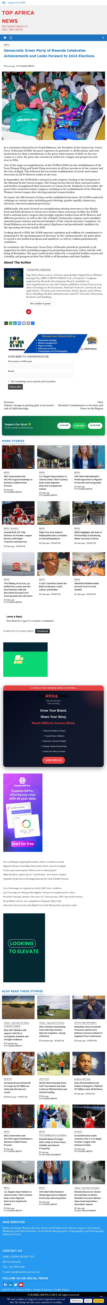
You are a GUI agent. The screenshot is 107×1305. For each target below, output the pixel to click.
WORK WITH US (54, 760)
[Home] (5, 38)
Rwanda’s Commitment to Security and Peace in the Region (80, 405)
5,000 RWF (79, 426)
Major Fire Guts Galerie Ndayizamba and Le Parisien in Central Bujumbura (53, 535)
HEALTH (8, 1079)
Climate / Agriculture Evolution (16, 1023)
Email (11, 371)
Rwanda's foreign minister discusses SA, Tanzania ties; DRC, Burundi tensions (43, 896)
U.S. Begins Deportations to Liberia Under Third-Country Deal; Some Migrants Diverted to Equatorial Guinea (53, 482)
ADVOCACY (44, 1079)
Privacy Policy (24, 1289)
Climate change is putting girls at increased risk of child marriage (29, 405)
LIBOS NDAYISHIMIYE (51, 1155)
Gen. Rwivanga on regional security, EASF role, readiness (32, 888)
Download (42, 631)
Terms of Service (42, 1289)
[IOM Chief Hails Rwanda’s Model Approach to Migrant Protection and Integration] (53, 1172)
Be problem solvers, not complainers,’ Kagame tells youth (32, 901)
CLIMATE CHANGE (12, 1026)
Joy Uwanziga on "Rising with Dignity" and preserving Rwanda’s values (39, 892)
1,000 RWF (64, 425)
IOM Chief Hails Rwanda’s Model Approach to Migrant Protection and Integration (88, 479)
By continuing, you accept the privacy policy (33, 381)
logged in (26, 621)
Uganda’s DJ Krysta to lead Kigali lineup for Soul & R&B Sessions (36, 879)
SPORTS (14, 528)
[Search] (103, 37)
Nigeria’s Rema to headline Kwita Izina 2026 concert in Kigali (34, 866)
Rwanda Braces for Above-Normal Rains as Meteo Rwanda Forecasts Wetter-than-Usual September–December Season (88, 1198)
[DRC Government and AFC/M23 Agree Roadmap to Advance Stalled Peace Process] (18, 1116)
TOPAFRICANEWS (26, 66)
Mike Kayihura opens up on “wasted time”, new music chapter (34, 874)
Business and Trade (82, 1079)
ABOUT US (8, 1289)
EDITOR (21, 546)
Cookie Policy (61, 1289)
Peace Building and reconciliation (52, 1135)
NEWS (7, 45)
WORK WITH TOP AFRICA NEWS (18, 631)
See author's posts (40, 303)
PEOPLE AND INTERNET (85, 1023)
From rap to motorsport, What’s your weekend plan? (30, 870)
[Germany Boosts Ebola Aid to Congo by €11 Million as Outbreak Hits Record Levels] (18, 1063)
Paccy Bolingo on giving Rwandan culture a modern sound (33, 862)
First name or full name (20, 361)
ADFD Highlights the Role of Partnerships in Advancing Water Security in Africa (88, 535)
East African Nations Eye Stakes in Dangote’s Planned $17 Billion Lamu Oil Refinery (88, 1086)
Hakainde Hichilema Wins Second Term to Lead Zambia (86, 586)
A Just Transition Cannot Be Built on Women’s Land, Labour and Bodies (53, 586)
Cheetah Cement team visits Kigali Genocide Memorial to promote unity (40, 905)
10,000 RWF (95, 425)
